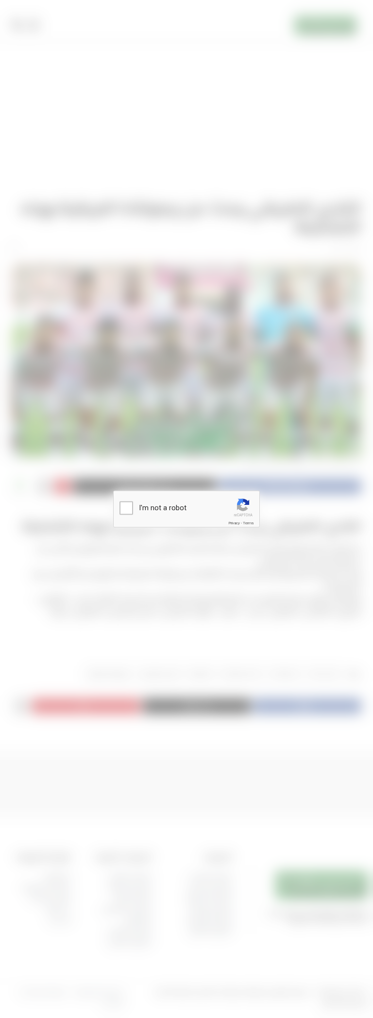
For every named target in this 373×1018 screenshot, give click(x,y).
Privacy (234, 523)
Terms (248, 523)
